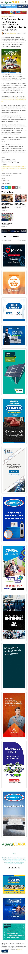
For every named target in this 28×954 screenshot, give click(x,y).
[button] (2, 2)
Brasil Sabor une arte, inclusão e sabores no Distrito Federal (6, 223)
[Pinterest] (13, 187)
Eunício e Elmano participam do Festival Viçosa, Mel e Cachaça (20, 205)
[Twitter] (6, 187)
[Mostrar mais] (19, 187)
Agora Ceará (11, 16)
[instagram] (19, 868)
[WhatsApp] (9, 187)
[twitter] (12, 868)
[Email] (16, 187)
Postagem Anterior (6, 240)
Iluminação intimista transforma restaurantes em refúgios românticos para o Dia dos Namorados (7, 206)
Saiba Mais (19, 949)
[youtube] (15, 868)
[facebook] (9, 868)
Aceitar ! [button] (5, 951)
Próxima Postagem (21, 240)
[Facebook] (2, 187)
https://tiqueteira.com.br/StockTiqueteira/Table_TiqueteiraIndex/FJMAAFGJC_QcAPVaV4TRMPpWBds (13, 99)
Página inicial (4, 16)
